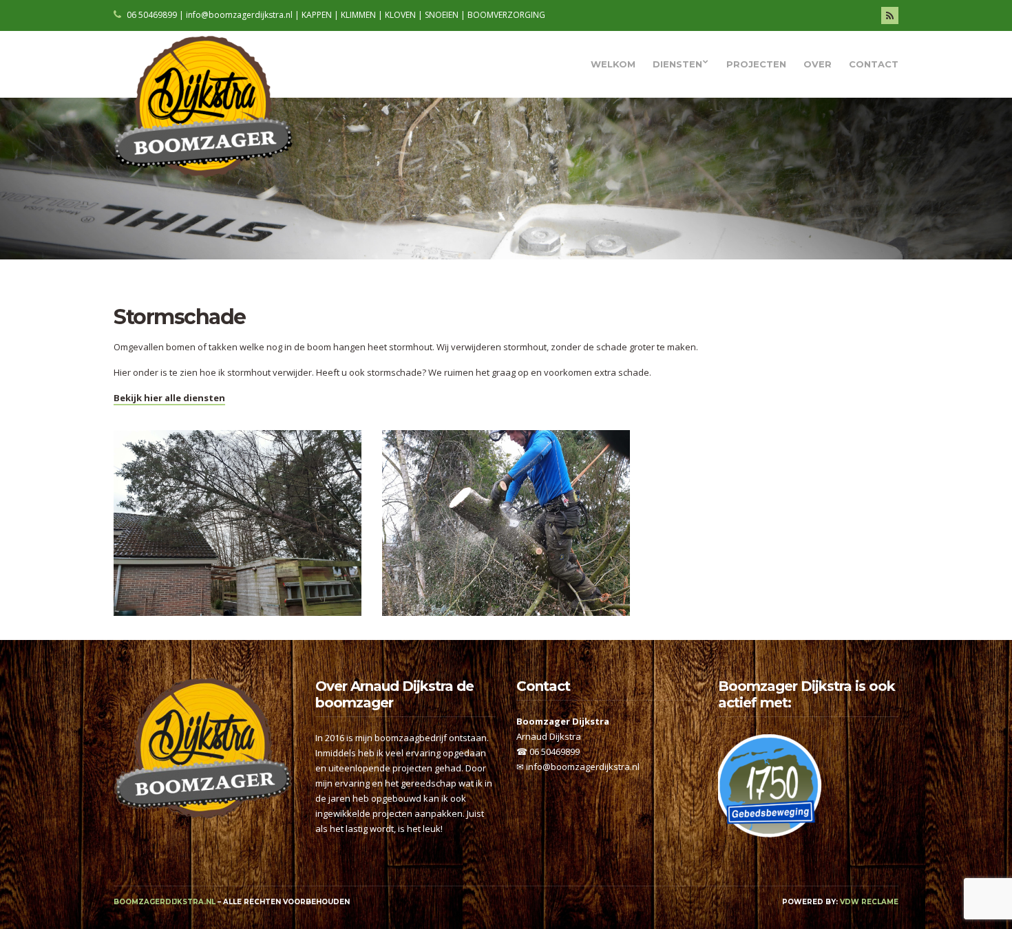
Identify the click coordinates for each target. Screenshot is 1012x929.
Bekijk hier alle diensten (169, 398)
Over (817, 64)
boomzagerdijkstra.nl (164, 901)
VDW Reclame (869, 901)
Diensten (677, 64)
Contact (873, 64)
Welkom (613, 64)
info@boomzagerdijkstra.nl (583, 766)
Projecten (756, 64)
